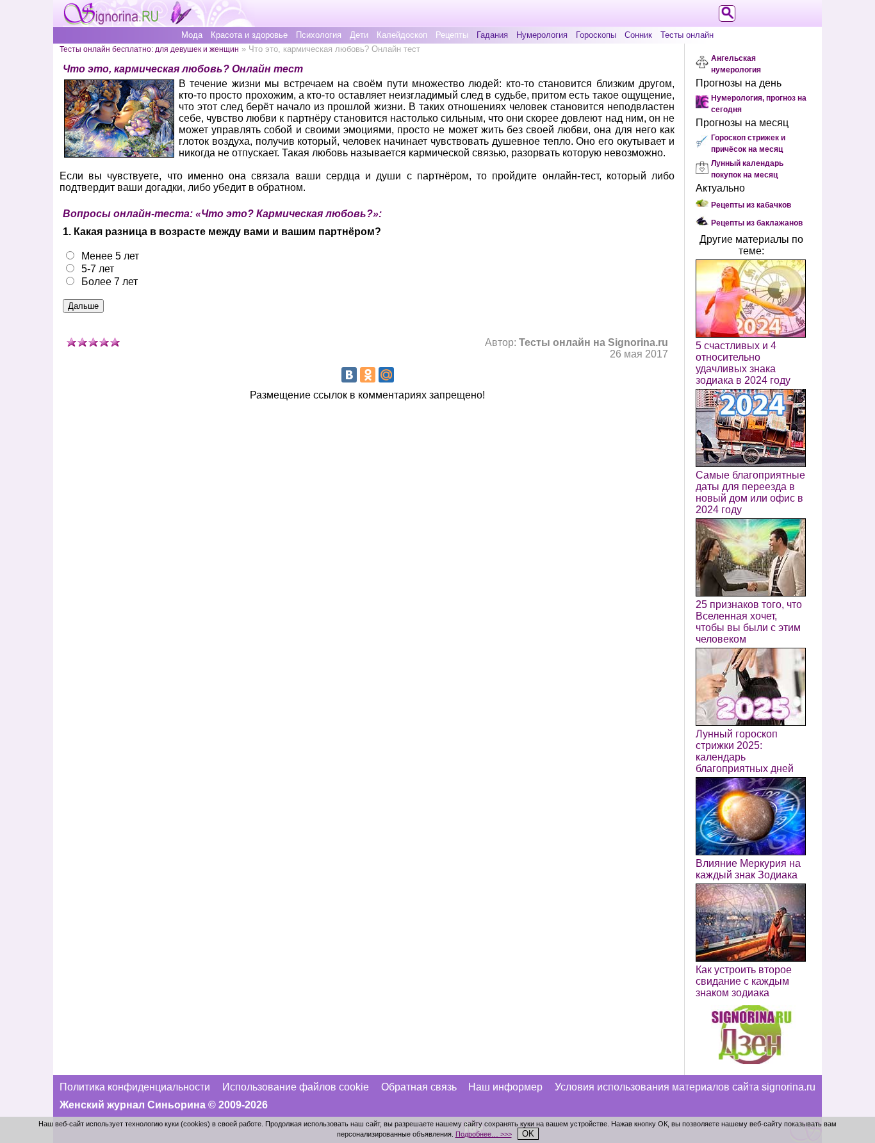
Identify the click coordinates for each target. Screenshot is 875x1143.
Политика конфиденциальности (135, 1086)
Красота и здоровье (249, 35)
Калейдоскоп (402, 35)
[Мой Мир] (386, 374)
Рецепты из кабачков (751, 205)
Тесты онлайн (687, 35)
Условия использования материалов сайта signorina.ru (685, 1086)
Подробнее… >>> (483, 1134)
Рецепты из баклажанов (757, 222)
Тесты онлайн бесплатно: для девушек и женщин (149, 49)
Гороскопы (596, 35)
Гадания (492, 35)
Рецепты (452, 35)
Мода (191, 35)
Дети (359, 35)
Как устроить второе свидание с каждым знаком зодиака (744, 981)
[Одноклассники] (367, 374)
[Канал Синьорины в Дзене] (751, 1060)
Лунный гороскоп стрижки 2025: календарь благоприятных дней (745, 751)
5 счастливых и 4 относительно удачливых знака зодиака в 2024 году (743, 363)
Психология (318, 35)
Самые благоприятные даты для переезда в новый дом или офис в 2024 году (750, 492)
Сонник (638, 35)
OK (528, 1134)
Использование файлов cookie (295, 1086)
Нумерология (542, 35)
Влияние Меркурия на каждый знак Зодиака (748, 869)
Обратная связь (419, 1086)
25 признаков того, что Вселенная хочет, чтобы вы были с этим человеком (749, 622)
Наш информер (505, 1086)
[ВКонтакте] (349, 374)
